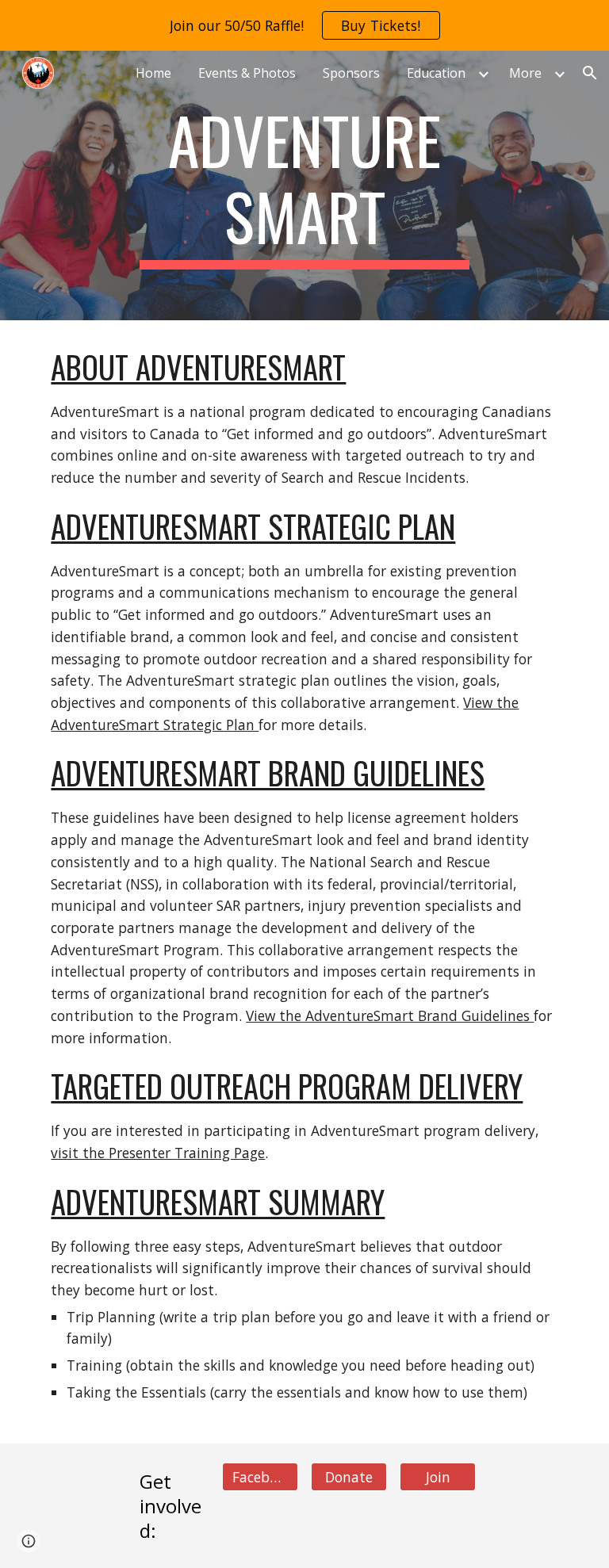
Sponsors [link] (351, 73)
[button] (590, 73)
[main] (304, 185)
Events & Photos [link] (247, 73)
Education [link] (436, 73)
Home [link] (153, 73)
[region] (304, 25)
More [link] (525, 73)
